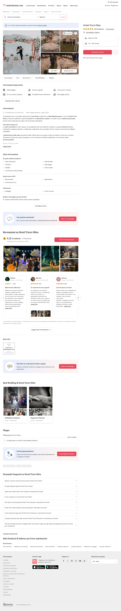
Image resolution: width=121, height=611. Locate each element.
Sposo (65, 6)
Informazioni (8, 78)
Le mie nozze (30, 6)
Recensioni (27, 78)
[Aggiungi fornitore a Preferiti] (75, 33)
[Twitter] (67, 561)
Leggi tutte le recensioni (39, 330)
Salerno (46, 12)
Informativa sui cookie (9, 571)
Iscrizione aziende (8, 584)
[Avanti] (78, 298)
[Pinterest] (72, 561)
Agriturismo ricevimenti (21, 546)
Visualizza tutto (40, 206)
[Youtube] (80, 561)
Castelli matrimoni (76, 546)
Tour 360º (54, 71)
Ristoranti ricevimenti (36, 546)
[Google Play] (52, 568)
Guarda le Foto (69, 71)
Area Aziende (113, 2)
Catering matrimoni (62, 546)
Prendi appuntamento (66, 454)
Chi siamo (6, 587)
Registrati (114, 6)
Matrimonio (6, 12)
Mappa (51, 78)
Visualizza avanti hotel (10, 534)
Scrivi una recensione (66, 240)
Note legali (6, 563)
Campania (38, 12)
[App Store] (38, 568)
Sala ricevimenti (50, 546)
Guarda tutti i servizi (12, 101)
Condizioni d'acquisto (9, 565)
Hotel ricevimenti (27, 12)
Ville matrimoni (7, 546)
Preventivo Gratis (97, 52)
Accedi (107, 6)
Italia (97, 561)
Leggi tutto (7, 146)
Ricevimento (41, 6)
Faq (17, 78)
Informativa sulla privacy (10, 568)
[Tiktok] (84, 561)
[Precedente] (3, 298)
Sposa (59, 6)
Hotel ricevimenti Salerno (24, 466)
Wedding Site (7, 595)
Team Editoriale (7, 589)
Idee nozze (74, 6)
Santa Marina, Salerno (93, 32)
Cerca (63, 17)
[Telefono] (115, 52)
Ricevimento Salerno (9, 466)
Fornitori (51, 6)
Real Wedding (40, 78)
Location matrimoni (105, 546)
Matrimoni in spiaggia (90, 546)
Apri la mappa (71, 437)
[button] (41, 219)
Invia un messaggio (67, 219)
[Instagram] (76, 561)
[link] (15, 405)
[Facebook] (63, 561)
